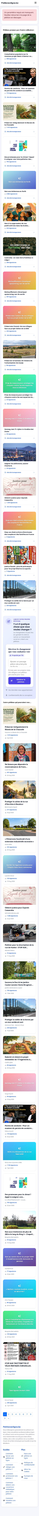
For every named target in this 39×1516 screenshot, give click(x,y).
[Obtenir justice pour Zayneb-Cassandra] (19, 493)
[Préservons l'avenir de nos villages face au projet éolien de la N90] (19, 322)
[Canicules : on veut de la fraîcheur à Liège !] (19, 253)
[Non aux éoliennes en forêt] (19, 186)
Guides (6, 1449)
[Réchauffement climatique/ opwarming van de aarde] (19, 287)
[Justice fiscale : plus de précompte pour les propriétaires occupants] (19, 562)
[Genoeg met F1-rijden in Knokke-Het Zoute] (19, 425)
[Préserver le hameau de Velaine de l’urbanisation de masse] (19, 356)
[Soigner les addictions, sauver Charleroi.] (19, 459)
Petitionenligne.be (9, 3)
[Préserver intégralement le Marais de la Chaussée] (19, 118)
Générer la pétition (21, 680)
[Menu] (35, 3)
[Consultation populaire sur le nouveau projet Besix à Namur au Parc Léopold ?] (19, 49)
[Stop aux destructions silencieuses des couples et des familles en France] (19, 527)
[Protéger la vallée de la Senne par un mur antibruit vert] (19, 596)
